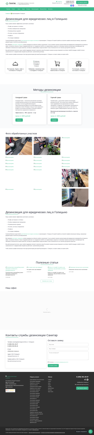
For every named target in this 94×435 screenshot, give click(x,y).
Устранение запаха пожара (35, 386)
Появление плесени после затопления (78, 269)
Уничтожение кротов (34, 419)
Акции (23, 9)
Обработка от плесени (34, 383)
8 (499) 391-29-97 (70, 1)
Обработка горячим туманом (36, 412)
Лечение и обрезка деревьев (36, 420)
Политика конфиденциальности (34, 432)
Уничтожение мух (33, 408)
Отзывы (28, 9)
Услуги (13, 9)
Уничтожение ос (33, 398)
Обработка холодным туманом (36, 413)
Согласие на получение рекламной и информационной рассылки (53, 432)
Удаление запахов (34, 384)
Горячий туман (56, 97)
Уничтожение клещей (34, 396)
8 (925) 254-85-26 (70, 2)
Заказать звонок (83, 2)
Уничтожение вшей (34, 403)
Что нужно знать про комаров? (34, 269)
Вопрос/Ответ (43, 9)
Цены (19, 9)
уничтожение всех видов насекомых (29, 40)
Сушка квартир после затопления (37, 379)
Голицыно (59, 1)
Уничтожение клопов (34, 391)
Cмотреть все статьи (47, 281)
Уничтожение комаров (34, 401)
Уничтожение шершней (35, 400)
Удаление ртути (33, 422)
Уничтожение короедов (35, 395)
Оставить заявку (53, 365)
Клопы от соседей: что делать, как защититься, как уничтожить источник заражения (56, 274)
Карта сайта (50, 391)
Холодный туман (21, 97)
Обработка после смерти (35, 388)
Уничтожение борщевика (35, 381)
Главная (8, 9)
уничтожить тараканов (17, 44)
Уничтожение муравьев (35, 393)
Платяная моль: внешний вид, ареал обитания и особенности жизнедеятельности (14, 274)
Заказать (19, 120)
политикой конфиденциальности (61, 362)
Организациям (35, 9)
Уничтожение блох (34, 410)
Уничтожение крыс (34, 415)
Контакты (50, 9)
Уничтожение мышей (34, 417)
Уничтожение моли (34, 405)
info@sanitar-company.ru (69, 3)
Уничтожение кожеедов (35, 407)
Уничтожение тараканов (35, 389)
